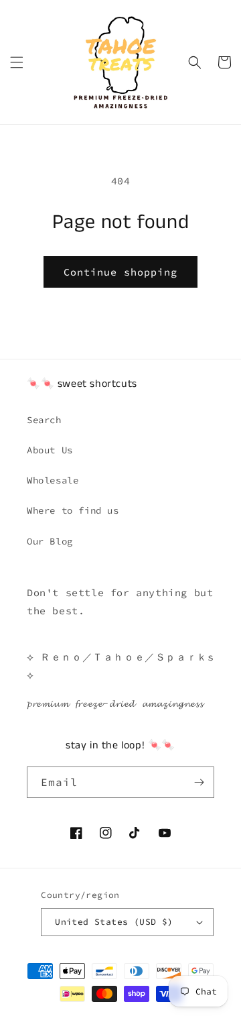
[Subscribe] (199, 782)
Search (44, 420)
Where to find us (73, 510)
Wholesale (52, 480)
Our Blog (50, 541)
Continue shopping (120, 272)
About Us (50, 450)
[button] (16, 62)
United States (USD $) (114, 921)
